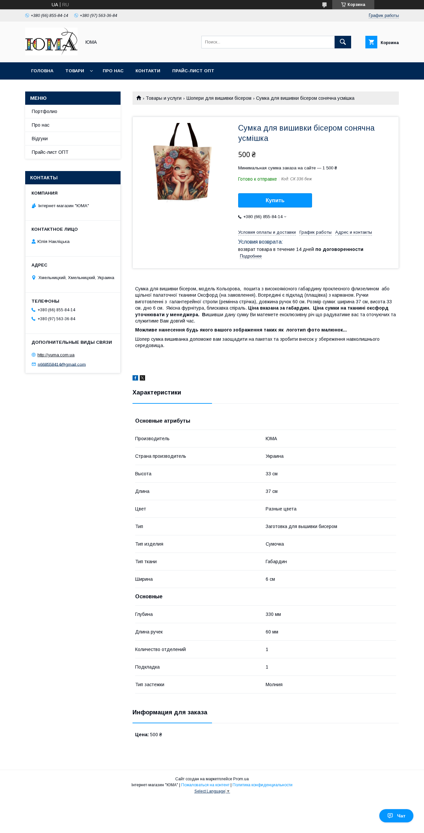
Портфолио (44, 111)
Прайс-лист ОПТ (193, 70)
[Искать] (343, 42)
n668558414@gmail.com (62, 364)
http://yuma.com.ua (56, 354)
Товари (74, 70)
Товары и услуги (164, 98)
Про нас (113, 70)
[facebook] (135, 379)
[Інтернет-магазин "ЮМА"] (51, 53)
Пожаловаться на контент (205, 785)
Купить (275, 200)
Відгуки (40, 138)
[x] (142, 379)
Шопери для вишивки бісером (218, 98)
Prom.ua (241, 779)
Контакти (147, 70)
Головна (42, 70)
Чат (401, 815)
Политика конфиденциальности (262, 785)
